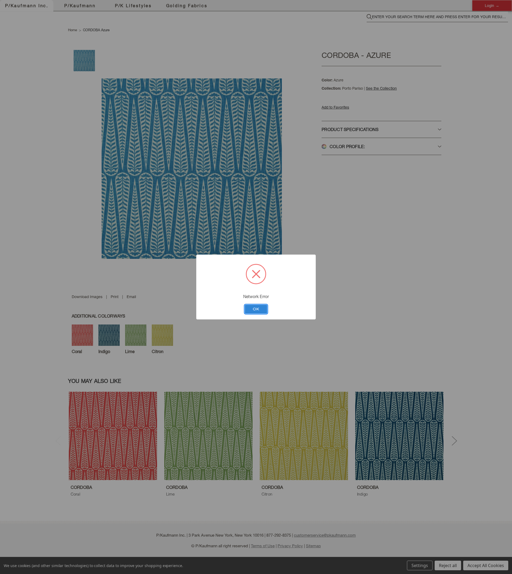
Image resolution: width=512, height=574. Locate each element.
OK (256, 309)
